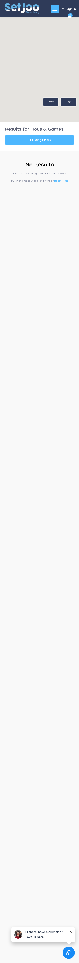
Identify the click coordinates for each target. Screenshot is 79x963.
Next (68, 102)
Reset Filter (61, 180)
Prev (51, 102)
